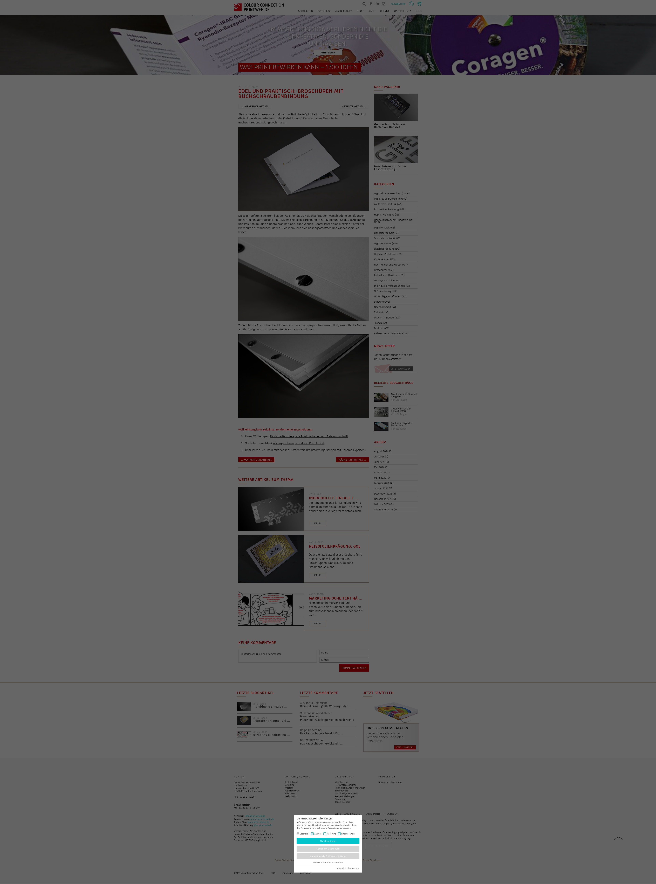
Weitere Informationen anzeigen (328, 862)
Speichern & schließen (328, 848)
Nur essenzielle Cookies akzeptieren (328, 856)
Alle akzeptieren (328, 841)
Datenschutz (341, 868)
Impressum (354, 868)
